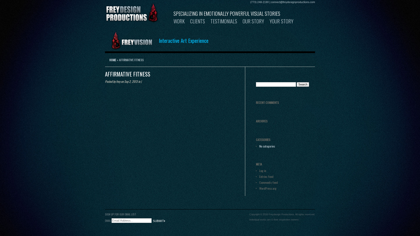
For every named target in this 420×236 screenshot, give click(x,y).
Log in (262, 170)
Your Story (281, 21)
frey (118, 81)
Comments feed (268, 182)
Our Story (253, 21)
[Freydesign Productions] (132, 20)
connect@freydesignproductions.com (293, 2)
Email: (108, 220)
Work (179, 21)
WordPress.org (267, 188)
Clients (197, 21)
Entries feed (266, 176)
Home (112, 59)
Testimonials (223, 21)
